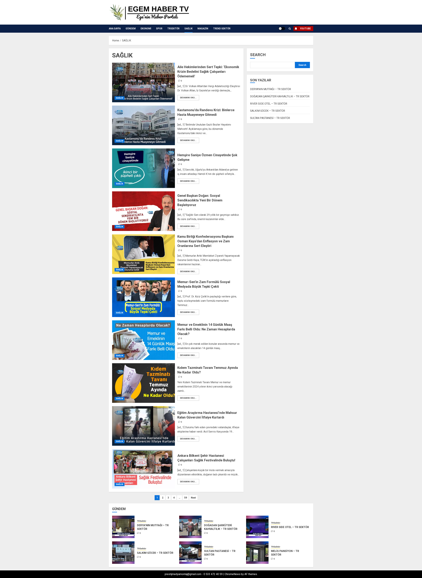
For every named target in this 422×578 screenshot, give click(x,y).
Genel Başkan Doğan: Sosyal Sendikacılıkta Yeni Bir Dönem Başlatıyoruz (199, 200)
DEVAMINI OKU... (188, 97)
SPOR (159, 28)
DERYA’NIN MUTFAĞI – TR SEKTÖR (270, 89)
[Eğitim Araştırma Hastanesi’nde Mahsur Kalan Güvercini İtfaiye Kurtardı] (143, 426)
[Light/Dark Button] (282, 28)
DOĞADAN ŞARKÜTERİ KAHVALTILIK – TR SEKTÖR (279, 96)
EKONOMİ (146, 28)
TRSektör (173, 28)
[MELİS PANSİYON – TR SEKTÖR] (257, 552)
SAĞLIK (188, 28)
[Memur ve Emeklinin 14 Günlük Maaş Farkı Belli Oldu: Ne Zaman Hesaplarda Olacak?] (143, 340)
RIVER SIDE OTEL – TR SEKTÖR (268, 103)
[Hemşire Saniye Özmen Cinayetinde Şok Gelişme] (143, 168)
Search (258, 54)
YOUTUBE (305, 28)
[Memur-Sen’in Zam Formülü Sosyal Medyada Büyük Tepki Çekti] (143, 297)
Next (193, 497)
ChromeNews (232, 574)
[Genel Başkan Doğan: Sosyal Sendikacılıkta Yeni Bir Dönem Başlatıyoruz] (143, 211)
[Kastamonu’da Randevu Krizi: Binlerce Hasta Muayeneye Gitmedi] (143, 125)
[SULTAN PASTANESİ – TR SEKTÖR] (190, 552)
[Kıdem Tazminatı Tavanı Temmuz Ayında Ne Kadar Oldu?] (143, 383)
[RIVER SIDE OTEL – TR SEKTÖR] (257, 527)
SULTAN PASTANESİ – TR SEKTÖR (270, 118)
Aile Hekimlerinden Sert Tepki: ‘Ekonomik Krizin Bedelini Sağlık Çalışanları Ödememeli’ (208, 71)
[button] (290, 28)
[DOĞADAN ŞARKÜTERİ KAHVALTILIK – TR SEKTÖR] (190, 527)
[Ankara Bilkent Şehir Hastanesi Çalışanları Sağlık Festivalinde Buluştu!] (143, 469)
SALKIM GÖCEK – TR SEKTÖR (267, 110)
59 (185, 497)
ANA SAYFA (115, 28)
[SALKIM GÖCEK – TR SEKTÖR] (123, 552)
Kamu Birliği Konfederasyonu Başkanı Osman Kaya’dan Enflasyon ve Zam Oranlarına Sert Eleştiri (205, 241)
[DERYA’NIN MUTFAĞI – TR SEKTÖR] (123, 527)
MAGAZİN (202, 28)
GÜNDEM (131, 28)
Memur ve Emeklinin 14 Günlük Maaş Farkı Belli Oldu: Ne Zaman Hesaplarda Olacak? (206, 329)
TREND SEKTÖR (221, 28)
